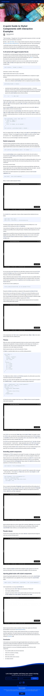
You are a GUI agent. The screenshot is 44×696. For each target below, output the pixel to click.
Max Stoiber (12, 41)
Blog (36, 1)
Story (40, 1)
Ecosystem (10, 636)
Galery (32, 1)
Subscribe (35, 678)
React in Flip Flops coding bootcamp (12, 43)
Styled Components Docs (20, 629)
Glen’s (31, 57)
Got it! (22, 693)
